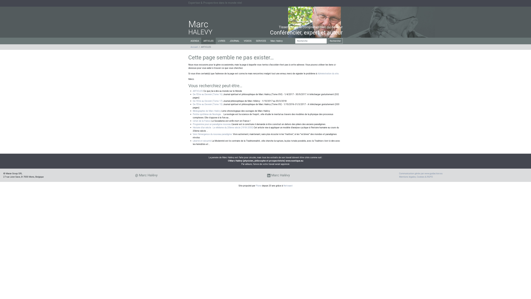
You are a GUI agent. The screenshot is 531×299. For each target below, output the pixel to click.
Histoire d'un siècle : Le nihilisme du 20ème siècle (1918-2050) (223, 127)
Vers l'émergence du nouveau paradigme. (212, 134)
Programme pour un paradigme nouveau (212, 124)
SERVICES (261, 41)
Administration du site (328, 73)
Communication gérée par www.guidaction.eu (420, 173)
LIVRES (221, 41)
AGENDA (195, 41)
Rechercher (335, 41)
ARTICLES (208, 41)
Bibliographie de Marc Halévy (207, 111)
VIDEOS (248, 41)
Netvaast (288, 185)
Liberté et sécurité (202, 141)
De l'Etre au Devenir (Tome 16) (207, 94)
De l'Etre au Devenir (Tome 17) (207, 101)
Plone (258, 185)
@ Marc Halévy (146, 175)
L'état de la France (202, 121)
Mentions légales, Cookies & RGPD (416, 177)
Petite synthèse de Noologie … (208, 114)
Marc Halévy (276, 41)
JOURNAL (234, 41)
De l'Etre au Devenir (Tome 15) (207, 104)
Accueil (194, 47)
